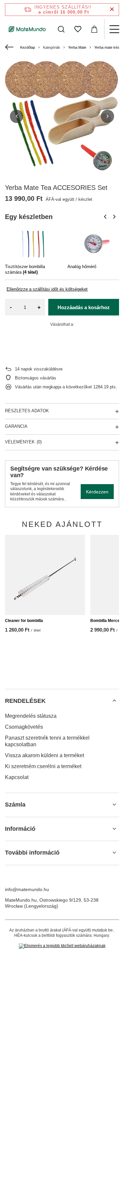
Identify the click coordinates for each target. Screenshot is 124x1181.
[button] (16, 116)
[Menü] (114, 29)
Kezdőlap (27, 47)
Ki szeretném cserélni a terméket (43, 766)
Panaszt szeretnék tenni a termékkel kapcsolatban (47, 741)
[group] (62, 116)
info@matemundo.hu (27, 889)
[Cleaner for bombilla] (45, 575)
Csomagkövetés (24, 727)
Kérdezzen (97, 491)
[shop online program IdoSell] (62, 946)
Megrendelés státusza (31, 716)
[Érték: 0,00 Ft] (94, 29)
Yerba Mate (77, 47)
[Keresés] (61, 29)
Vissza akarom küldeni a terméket (44, 755)
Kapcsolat (16, 777)
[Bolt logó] (27, 29)
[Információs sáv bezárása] (112, 9)
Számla (15, 804)
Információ (20, 828)
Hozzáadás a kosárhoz (84, 307)
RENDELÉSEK (25, 701)
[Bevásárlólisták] (77, 29)
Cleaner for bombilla (24, 620)
